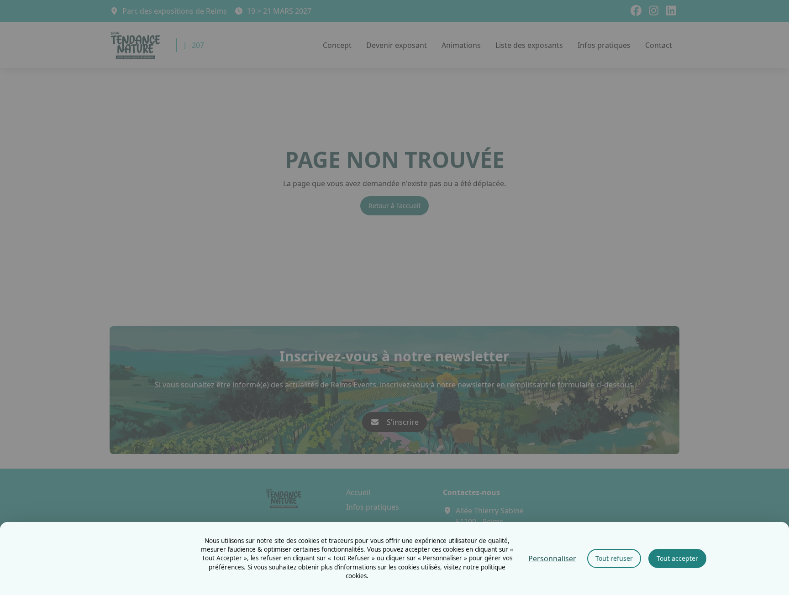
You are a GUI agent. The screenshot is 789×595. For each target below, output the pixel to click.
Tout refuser (614, 558)
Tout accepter (677, 558)
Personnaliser (552, 558)
